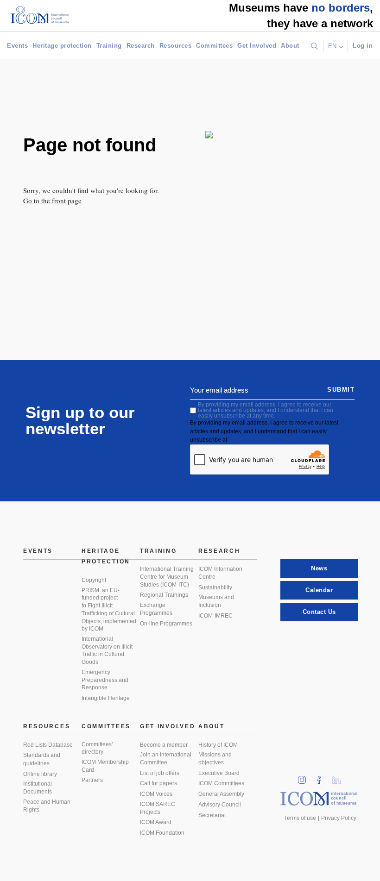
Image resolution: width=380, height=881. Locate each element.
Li (339, 777)
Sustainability (215, 587)
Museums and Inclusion (216, 601)
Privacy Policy (338, 818)
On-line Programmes (166, 623)
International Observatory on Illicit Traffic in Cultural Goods (107, 650)
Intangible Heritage (106, 698)
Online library (40, 774)
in (305, 777)
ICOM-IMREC (215, 615)
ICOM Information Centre (220, 573)
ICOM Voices (156, 794)
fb (322, 777)
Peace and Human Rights (46, 806)
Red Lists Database (48, 745)
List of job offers (159, 773)
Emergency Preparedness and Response (105, 680)
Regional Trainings (164, 595)
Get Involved (256, 45)
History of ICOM (218, 745)
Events (17, 45)
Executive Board (219, 773)
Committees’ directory (97, 748)
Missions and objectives (215, 758)
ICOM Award (155, 822)
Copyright (94, 580)
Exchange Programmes (156, 609)
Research (141, 45)
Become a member (164, 745)
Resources (175, 45)
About (290, 45)
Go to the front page (52, 200)
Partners (92, 780)
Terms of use (300, 818)
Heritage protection (62, 45)
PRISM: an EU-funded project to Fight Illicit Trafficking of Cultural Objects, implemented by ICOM (109, 609)
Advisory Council (219, 804)
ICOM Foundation (162, 833)
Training (109, 45)
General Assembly (221, 794)
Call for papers (158, 783)
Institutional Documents (37, 788)
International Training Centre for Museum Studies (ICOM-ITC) (167, 576)
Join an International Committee (165, 758)
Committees (214, 45)
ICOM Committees (221, 783)
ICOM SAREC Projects (157, 808)
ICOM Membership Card (105, 766)
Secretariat (212, 815)
